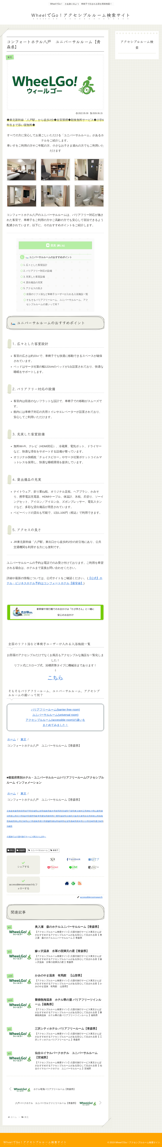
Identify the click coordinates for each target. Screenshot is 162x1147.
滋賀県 (63, 816)
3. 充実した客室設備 (34, 276)
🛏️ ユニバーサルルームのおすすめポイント (49, 257)
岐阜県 (38, 816)
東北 (23, 739)
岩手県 (28, 811)
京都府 (69, 816)
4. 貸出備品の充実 (33, 282)
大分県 (86, 821)
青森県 (16, 811)
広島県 (24, 821)
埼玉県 (83, 811)
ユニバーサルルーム (39, 850)
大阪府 (75, 816)
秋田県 (22, 811)
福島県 (46, 811)
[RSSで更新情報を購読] (79, 883)
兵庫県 (81, 816)
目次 (53, 245)
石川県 (20, 816)
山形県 (40, 811)
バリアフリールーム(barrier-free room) (55, 709)
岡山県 (18, 821)
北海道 (9, 811)
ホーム (11, 739)
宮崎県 (92, 821)
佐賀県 (67, 821)
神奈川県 (90, 811)
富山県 (14, 816)
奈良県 (88, 816)
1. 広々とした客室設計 (35, 265)
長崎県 (73, 821)
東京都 (77, 811)
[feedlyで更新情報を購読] (73, 883)
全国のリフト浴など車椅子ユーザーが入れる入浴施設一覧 (57, 294)
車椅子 (55, 850)
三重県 (57, 816)
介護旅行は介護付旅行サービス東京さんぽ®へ (26, 837)
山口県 (30, 821)
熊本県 (80, 821)
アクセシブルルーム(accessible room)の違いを (55, 720)
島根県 (12, 821)
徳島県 (36, 821)
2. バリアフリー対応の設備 (37, 270)
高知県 (55, 821)
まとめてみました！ (55, 725)
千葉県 (71, 811)
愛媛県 (49, 821)
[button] (94, 867)
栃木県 (53, 811)
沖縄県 (9, 826)
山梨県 (98, 811)
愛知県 (44, 816)
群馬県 (59, 811)
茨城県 (65, 811)
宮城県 (34, 811)
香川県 (43, 821)
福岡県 (61, 821)
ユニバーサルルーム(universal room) (55, 714)
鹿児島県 (99, 821)
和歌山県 (95, 816)
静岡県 (51, 816)
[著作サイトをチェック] (66, 883)
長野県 (32, 816)
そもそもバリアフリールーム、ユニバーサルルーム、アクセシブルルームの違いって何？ (57, 302)
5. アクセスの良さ (33, 288)
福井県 (26, 816)
